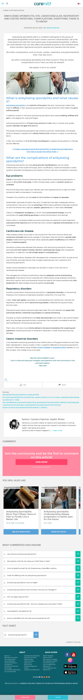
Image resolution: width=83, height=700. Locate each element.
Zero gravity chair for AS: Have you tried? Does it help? (28, 561)
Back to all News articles (14, 10)
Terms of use (28, 664)
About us (7, 656)
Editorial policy (28, 659)
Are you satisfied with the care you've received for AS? (28, 618)
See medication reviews (50, 661)
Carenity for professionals (31, 669)
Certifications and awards (32, 656)
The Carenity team (9, 659)
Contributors (8, 664)
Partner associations (10, 663)
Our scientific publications (12, 669)
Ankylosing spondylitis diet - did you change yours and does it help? (34, 604)
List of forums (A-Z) (49, 663)
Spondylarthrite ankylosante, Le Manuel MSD (21, 395)
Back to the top (74, 642)
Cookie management (30, 666)
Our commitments (10, 671)
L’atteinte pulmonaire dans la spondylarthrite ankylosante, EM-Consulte (32, 405)
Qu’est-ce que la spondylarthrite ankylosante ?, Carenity (25, 407)
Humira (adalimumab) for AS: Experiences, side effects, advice (31, 568)
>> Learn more (56, 430)
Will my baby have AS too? (17, 597)
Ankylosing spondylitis (17, 635)
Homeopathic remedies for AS (19, 611)
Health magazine (48, 656)
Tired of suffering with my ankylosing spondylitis (26, 575)
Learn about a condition (50, 659)
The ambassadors (9, 661)
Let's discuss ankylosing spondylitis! (21, 554)
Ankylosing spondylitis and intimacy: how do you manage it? (31, 590)
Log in (58, 697)
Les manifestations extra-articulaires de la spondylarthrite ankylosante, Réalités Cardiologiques (41, 402)
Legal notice (27, 663)
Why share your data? (10, 657)
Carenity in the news (30, 657)
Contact (26, 668)
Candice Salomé (52, 28)
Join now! (41, 462)
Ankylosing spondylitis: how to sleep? (22, 583)
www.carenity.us (14, 683)
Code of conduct (29, 661)
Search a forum (47, 657)
